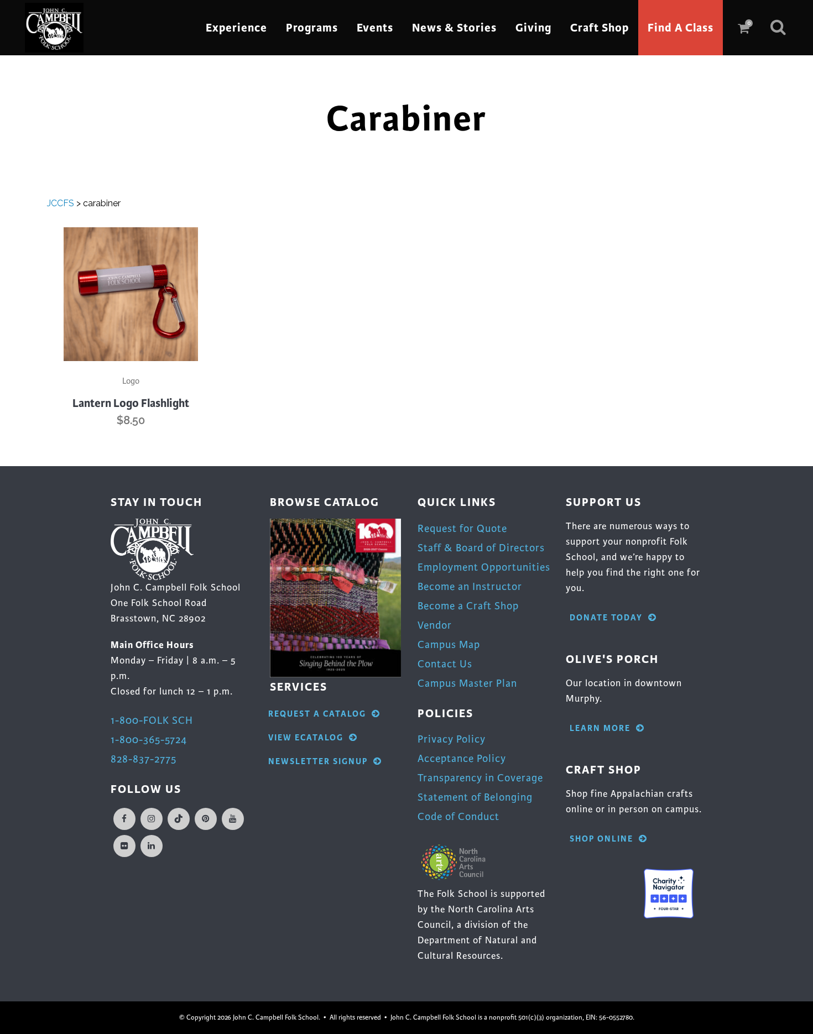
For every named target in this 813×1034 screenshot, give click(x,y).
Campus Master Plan (467, 683)
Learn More (600, 728)
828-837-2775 (143, 759)
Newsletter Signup (318, 761)
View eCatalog (305, 738)
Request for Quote (462, 528)
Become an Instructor (470, 586)
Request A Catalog (317, 714)
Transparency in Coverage (480, 777)
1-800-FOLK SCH (152, 720)
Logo (130, 381)
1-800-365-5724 (149, 739)
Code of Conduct (458, 816)
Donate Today (606, 618)
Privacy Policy (452, 739)
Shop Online (601, 839)
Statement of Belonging (475, 797)
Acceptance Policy (462, 758)
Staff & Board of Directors (481, 547)
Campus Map (449, 644)
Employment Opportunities (484, 567)
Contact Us (445, 663)
